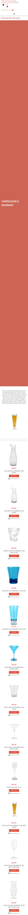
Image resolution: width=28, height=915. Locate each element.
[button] (7, 4)
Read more (14, 632)
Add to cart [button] (14, 476)
